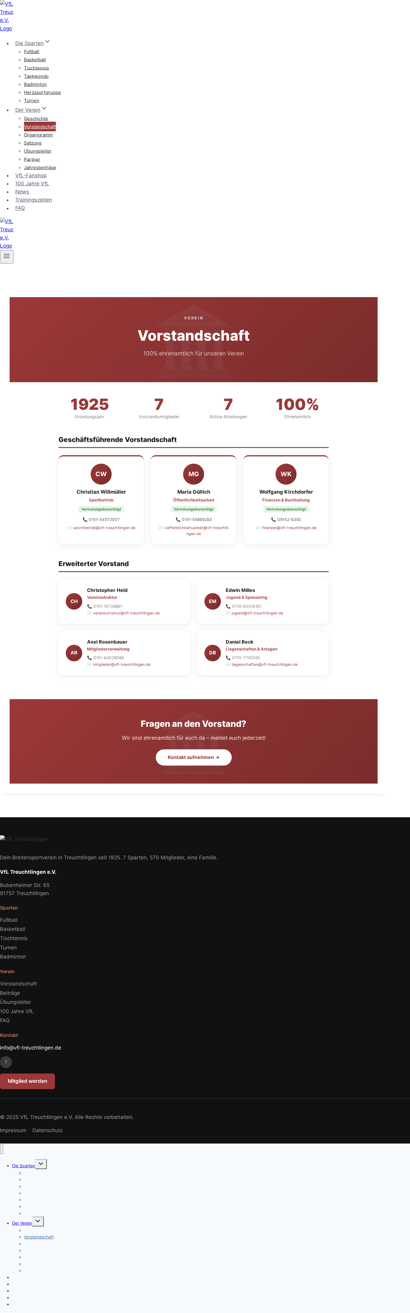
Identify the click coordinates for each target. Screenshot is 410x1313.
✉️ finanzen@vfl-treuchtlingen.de (286, 528)
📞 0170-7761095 (243, 657)
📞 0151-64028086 (105, 657)
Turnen (31, 100)
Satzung (32, 143)
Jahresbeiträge (40, 167)
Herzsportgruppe (42, 92)
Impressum (13, 1130)
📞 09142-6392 (286, 519)
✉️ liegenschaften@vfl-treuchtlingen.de (261, 664)
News (22, 192)
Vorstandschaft (40, 126)
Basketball (35, 59)
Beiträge (10, 993)
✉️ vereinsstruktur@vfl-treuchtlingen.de (123, 613)
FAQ (20, 208)
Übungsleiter (38, 151)
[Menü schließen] (1, 1149)
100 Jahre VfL (32, 184)
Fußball (31, 51)
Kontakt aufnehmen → (194, 757)
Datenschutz (47, 1130)
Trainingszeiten (33, 200)
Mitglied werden (27, 1081)
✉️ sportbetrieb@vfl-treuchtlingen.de (101, 528)
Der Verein (22, 1223)
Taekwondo (36, 76)
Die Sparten (23, 1165)
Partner (32, 159)
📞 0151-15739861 (104, 606)
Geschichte (36, 118)
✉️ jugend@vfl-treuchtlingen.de (254, 613)
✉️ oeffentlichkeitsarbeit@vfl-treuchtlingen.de (193, 531)
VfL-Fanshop (31, 175)
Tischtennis (36, 68)
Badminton (35, 84)
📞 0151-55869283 (194, 519)
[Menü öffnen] (7, 256)
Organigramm (38, 135)
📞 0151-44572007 (101, 519)
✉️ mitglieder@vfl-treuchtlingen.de (118, 664)
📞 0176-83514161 (243, 606)
